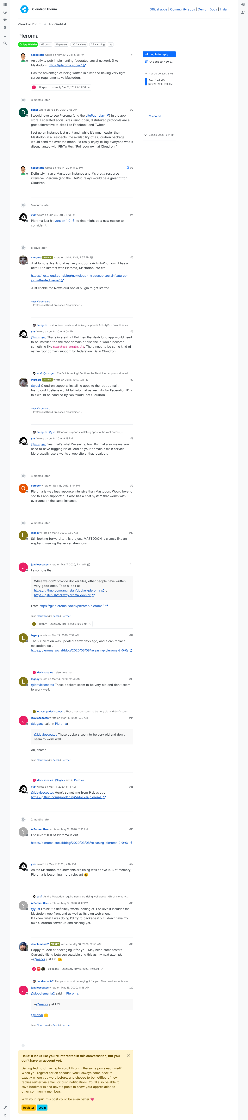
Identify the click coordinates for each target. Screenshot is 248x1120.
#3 (131, 167)
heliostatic (37, 54)
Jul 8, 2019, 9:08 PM (61, 331)
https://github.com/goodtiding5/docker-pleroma (66, 797)
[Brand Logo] (24, 9)
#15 (131, 786)
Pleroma (61, 724)
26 (130, 87)
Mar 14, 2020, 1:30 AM (74, 717)
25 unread (154, 116)
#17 (131, 864)
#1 (132, 54)
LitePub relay (95, 115)
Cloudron (42, 616)
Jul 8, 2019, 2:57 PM (77, 257)
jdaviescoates (40, 564)
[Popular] (5, 28)
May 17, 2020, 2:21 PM (74, 829)
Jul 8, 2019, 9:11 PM (77, 379)
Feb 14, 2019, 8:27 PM (70, 167)
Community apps (182, 9)
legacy (35, 532)
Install (224, 9)
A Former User (40, 829)
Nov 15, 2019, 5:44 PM (66, 485)
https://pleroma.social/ (65, 65)
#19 (131, 944)
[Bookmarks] (5, 35)
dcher (34, 109)
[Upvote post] (122, 87)
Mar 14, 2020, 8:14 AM (62, 786)
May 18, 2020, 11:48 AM (75, 987)
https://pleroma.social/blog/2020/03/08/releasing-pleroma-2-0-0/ (79, 650)
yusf (33, 214)
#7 (131, 379)
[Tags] (5, 20)
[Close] (128, 1055)
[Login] (242, 5)
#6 (131, 331)
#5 (131, 257)
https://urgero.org (40, 301)
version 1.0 (62, 221)
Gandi (56, 616)
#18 (131, 903)
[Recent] (5, 12)
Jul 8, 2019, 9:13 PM (61, 438)
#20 (131, 987)
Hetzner (66, 616)
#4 (131, 214)
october (36, 485)
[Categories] (5, 5)
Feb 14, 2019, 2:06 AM (64, 109)
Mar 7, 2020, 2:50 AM (65, 532)
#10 (131, 532)
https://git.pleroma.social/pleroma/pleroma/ (72, 606)
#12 (131, 635)
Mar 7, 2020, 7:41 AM (73, 564)
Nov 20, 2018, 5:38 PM (70, 54)
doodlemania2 (40, 944)
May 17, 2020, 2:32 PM (62, 864)
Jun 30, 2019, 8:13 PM (62, 214)
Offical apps (158, 9)
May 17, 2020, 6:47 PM (74, 903)
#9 (131, 485)
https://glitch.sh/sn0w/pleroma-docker (62, 595)
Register (28, 1107)
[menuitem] (242, 5)
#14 (131, 717)
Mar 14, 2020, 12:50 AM (66, 678)
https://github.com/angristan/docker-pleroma (67, 590)
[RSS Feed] (111, 44)
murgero (36, 257)
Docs (213, 9)
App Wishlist (29, 44)
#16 (131, 829)
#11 (131, 564)
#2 (131, 109)
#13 (131, 678)
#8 (131, 438)
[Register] (242, 12)
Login (42, 1107)
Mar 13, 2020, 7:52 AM (65, 635)
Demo (202, 9)
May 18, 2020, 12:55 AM (86, 944)
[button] (5, 1108)
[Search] (5, 43)
